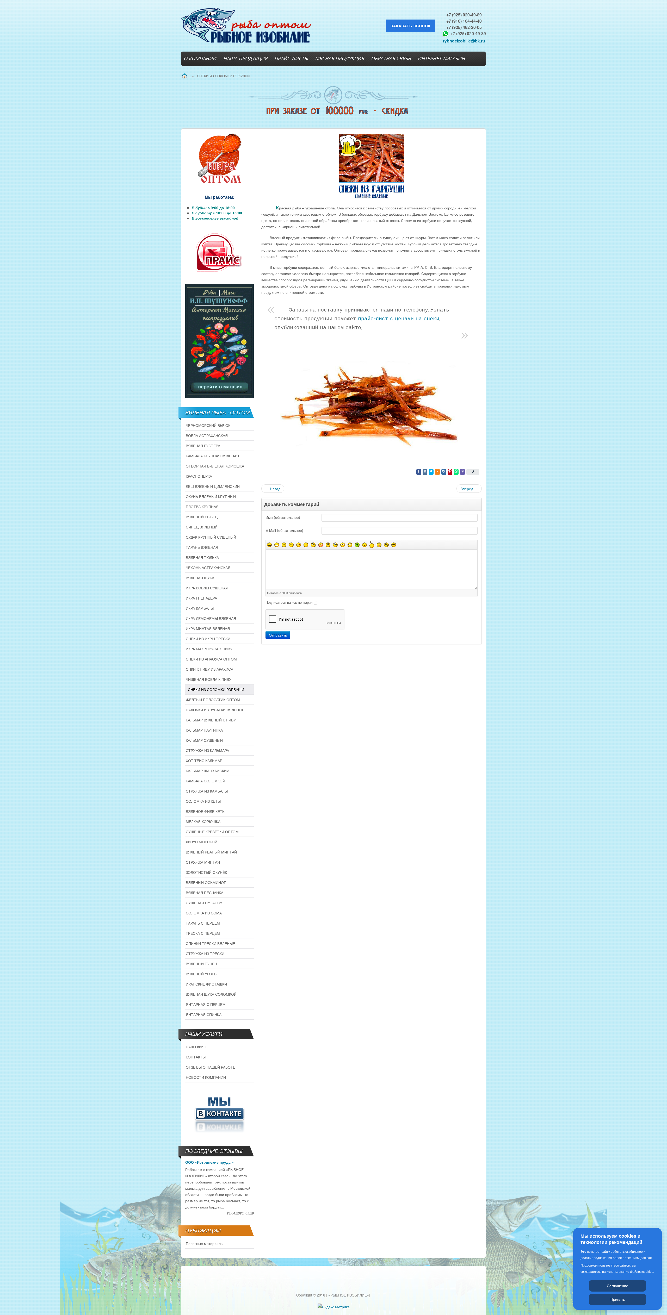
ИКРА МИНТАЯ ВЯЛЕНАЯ (208, 628)
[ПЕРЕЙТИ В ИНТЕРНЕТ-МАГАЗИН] (219, 341)
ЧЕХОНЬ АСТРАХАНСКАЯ (208, 567)
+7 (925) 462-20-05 (464, 27)
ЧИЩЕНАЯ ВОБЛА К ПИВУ (208, 679)
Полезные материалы (204, 1243)
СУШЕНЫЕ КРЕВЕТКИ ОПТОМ (212, 831)
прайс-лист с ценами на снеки (398, 319)
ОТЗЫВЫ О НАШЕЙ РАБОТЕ (210, 1067)
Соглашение (617, 1285)
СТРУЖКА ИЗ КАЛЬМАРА (207, 750)
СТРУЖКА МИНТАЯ (203, 862)
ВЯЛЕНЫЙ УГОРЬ (201, 973)
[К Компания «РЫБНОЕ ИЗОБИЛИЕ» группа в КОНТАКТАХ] (219, 1113)
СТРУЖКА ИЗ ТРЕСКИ (205, 953)
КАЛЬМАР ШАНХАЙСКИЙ (207, 770)
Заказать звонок (411, 25)
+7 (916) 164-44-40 (464, 21)
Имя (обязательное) (282, 517)
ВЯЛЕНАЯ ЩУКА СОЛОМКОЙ (211, 994)
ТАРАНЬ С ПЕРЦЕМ (203, 923)
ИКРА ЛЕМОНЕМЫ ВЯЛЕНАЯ (211, 618)
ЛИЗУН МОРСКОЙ (201, 841)
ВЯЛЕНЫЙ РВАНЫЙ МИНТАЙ (211, 852)
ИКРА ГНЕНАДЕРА (201, 598)
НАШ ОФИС (196, 1046)
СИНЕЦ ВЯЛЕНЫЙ (202, 526)
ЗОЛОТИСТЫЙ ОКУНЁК (206, 872)
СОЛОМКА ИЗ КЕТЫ (203, 801)
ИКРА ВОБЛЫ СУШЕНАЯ (207, 587)
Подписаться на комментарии (288, 602)
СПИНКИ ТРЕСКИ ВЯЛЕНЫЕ (210, 943)
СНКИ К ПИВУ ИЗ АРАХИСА (209, 669)
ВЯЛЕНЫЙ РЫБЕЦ (202, 516)
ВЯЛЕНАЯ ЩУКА (200, 577)
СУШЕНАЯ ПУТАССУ (204, 902)
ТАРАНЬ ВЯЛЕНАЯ (202, 547)
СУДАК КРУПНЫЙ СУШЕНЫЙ (211, 537)
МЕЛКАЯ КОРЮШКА (203, 821)
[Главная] (184, 76)
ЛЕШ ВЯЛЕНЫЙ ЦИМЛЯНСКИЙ (213, 486)
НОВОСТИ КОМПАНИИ (206, 1077)
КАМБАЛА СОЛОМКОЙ (205, 780)
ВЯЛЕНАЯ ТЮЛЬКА (202, 557)
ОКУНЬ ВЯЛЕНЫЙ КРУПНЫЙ (211, 496)
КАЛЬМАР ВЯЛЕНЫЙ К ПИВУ (211, 719)
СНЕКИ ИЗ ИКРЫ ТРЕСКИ (208, 638)
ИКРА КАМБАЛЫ (200, 608)
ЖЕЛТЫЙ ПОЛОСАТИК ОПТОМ (213, 699)
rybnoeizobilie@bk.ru (464, 41)
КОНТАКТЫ (196, 1057)
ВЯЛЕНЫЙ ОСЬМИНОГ (206, 882)
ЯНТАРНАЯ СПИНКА (203, 1014)
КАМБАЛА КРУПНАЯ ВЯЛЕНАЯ (212, 455)
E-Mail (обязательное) (284, 530)
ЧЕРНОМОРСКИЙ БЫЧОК (208, 425)
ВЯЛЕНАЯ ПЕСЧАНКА (204, 892)
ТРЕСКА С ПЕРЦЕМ (203, 933)
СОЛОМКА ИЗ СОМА (204, 912)
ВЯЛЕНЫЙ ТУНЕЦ (201, 963)
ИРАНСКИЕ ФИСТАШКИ (206, 984)
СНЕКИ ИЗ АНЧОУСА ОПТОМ (211, 659)
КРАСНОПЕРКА (199, 476)
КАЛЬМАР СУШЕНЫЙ (204, 740)
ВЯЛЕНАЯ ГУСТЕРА (203, 445)
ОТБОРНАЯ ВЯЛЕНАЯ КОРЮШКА (215, 466)
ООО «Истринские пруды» (209, 1162)
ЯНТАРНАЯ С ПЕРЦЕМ (206, 1004)
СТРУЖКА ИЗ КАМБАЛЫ (207, 791)
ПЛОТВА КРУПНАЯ (202, 506)
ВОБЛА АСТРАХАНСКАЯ (207, 435)
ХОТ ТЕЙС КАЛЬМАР (204, 760)
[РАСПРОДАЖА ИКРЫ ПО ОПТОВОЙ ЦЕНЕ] (219, 159)
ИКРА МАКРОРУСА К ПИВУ (209, 648)
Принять (617, 1299)
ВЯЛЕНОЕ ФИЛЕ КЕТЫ (205, 811)
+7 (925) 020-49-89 (464, 15)
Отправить (278, 635)
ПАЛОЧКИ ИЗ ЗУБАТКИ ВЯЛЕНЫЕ (215, 709)
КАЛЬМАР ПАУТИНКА (204, 730)
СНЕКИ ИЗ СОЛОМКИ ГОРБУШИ (216, 689)
